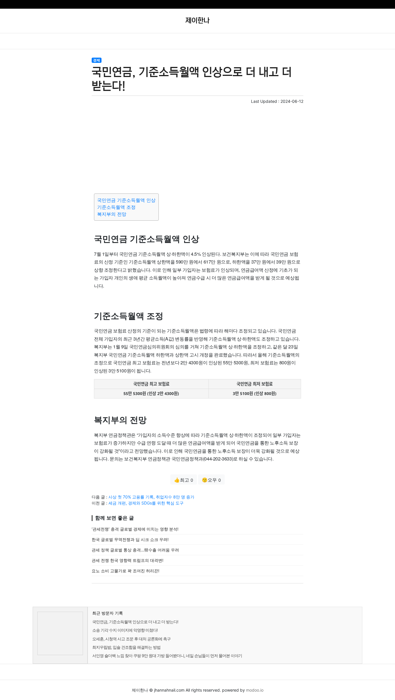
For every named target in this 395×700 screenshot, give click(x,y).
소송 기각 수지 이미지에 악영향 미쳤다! (125, 630)
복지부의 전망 (111, 214)
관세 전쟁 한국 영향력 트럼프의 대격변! (127, 560)
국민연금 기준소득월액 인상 (126, 200)
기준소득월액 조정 (116, 207)
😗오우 (211, 480)
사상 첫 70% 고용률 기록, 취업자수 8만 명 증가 (151, 496)
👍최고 (183, 480)
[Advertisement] (197, 147)
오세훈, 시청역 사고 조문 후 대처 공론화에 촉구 (131, 638)
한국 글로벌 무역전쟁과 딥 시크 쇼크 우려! (130, 539)
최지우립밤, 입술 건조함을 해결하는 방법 (126, 647)
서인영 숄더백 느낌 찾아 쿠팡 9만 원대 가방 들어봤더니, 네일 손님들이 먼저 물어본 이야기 (167, 655)
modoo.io (254, 690)
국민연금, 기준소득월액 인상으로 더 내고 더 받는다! (135, 621)
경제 (96, 60)
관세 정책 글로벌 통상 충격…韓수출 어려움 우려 (135, 549)
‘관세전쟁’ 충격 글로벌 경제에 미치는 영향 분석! (135, 529)
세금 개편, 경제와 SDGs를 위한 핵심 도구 (146, 502)
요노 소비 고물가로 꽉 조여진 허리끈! (125, 570)
